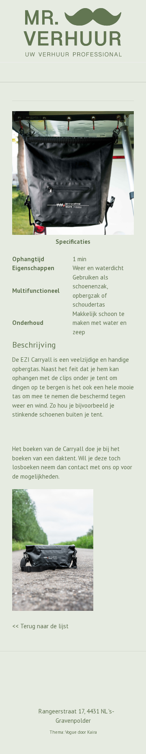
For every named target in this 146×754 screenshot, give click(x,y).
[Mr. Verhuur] (73, 31)
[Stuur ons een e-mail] (60, 687)
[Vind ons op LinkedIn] (86, 687)
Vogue (71, 732)
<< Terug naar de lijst (40, 626)
